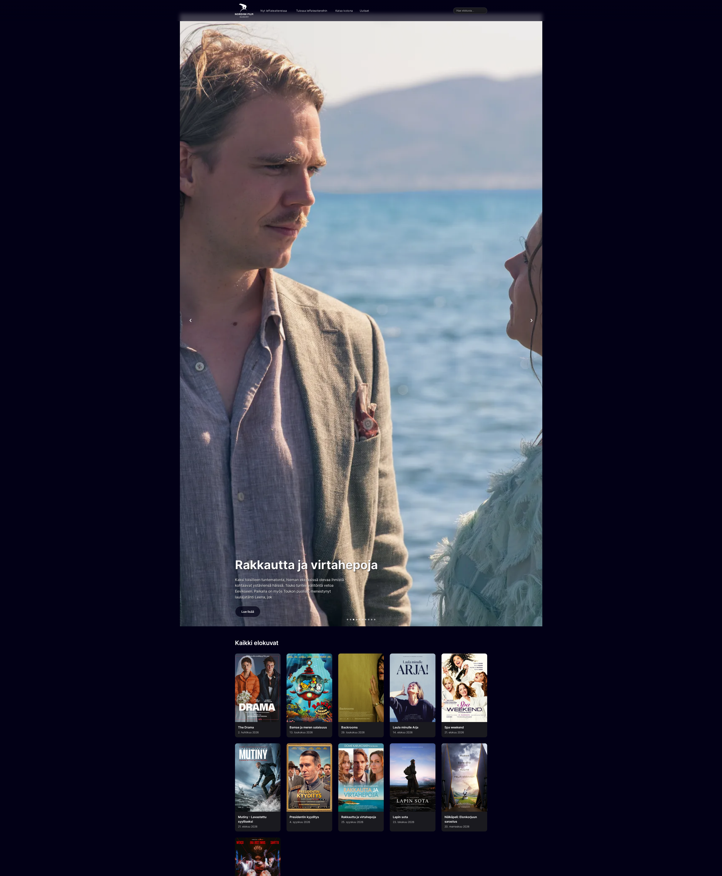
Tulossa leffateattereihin (311, 10)
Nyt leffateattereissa (273, 10)
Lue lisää (247, 612)
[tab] (347, 619)
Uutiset (364, 10)
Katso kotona (344, 10)
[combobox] (470, 11)
